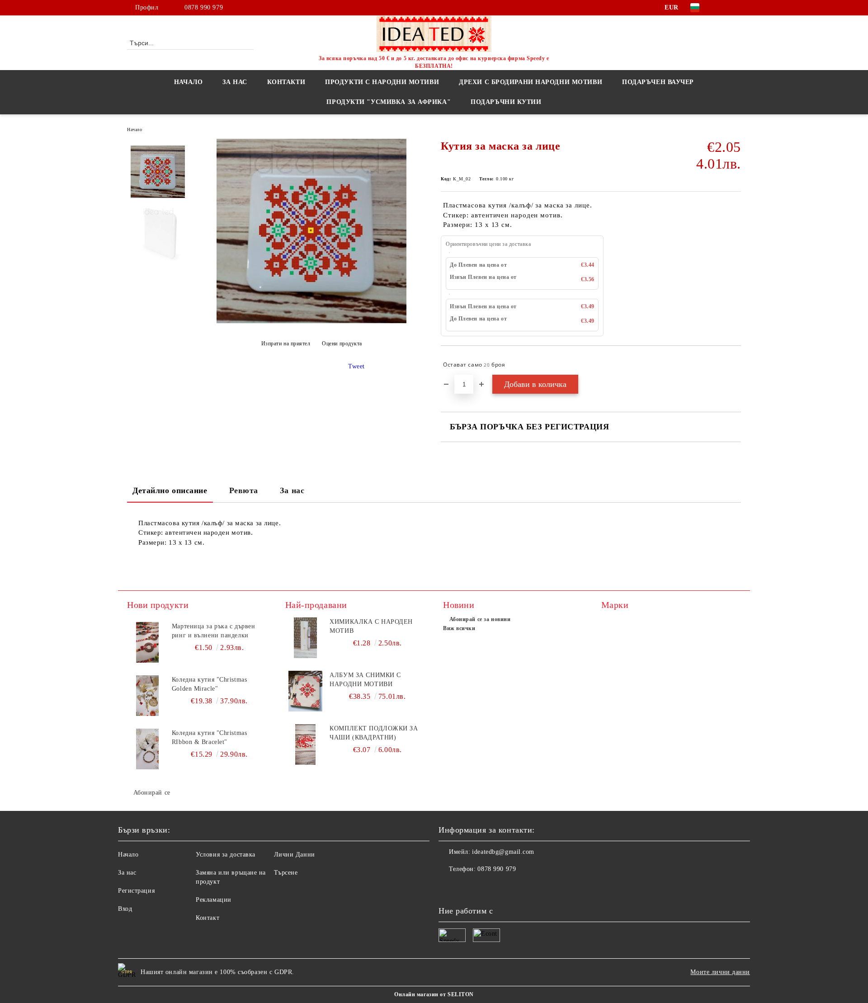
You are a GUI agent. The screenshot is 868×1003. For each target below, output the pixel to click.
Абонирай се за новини (479, 619)
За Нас (234, 82)
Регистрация (136, 890)
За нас (292, 490)
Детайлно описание (170, 490)
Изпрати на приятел (286, 343)
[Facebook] (722, 8)
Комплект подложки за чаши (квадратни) (374, 733)
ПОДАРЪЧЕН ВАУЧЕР (658, 82)
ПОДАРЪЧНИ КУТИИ (506, 102)
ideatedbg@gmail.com (503, 851)
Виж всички (459, 628)
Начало (188, 82)
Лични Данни (294, 854)
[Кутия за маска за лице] (311, 321)
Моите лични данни (720, 972)
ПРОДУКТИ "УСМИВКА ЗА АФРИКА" (388, 102)
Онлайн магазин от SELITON (434, 994)
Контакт (207, 917)
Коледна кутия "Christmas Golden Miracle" (209, 684)
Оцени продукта (342, 343)
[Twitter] (736, 8)
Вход (125, 908)
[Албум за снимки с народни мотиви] (305, 691)
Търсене (286, 872)
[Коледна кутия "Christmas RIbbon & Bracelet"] (147, 749)
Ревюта (243, 490)
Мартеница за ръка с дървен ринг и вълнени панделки (213, 631)
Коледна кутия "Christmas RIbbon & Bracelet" (209, 737)
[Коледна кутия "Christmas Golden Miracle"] (147, 695)
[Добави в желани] (734, 364)
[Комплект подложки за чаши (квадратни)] (305, 744)
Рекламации (213, 899)
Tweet (356, 366)
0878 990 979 (203, 7)
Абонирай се (151, 792)
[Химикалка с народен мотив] (305, 637)
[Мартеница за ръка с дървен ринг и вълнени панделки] (147, 642)
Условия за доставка (225, 854)
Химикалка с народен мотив (371, 626)
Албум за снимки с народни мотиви (365, 680)
